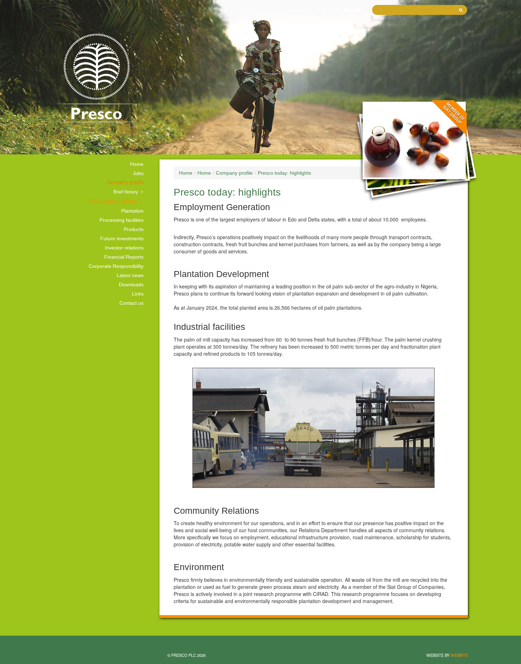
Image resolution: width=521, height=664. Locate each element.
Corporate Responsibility (116, 266)
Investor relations (124, 248)
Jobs (138, 173)
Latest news (130, 275)
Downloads (131, 284)
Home (137, 164)
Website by (447, 655)
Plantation (132, 211)
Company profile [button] (125, 182)
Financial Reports (124, 257)
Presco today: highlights (113, 201)
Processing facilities (122, 220)
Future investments (122, 238)
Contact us (131, 303)
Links (138, 294)
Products (134, 229)
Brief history (125, 192)
